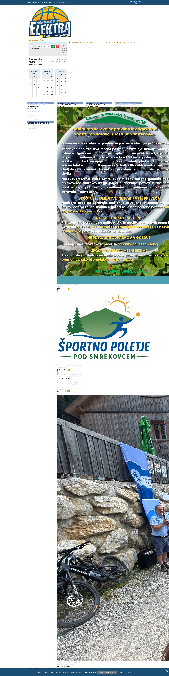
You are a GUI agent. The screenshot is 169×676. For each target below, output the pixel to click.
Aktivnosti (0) (36, 40)
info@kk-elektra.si (35, 112)
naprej (64, 59)
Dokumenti (124, 43)
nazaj (52, 61)
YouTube (33, 128)
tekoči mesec (58, 60)
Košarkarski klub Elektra (35, 2)
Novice (103, 43)
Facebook (33, 125)
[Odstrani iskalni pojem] (57, 46)
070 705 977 (63, 2)
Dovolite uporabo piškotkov (107, 672)
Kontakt (135, 43)
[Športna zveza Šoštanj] (135, 2)
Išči (53, 46)
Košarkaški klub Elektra (79, 43)
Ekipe (93, 43)
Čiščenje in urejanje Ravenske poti (68, 376)
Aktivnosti (113, 43)
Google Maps (33, 119)
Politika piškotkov (125, 672)
